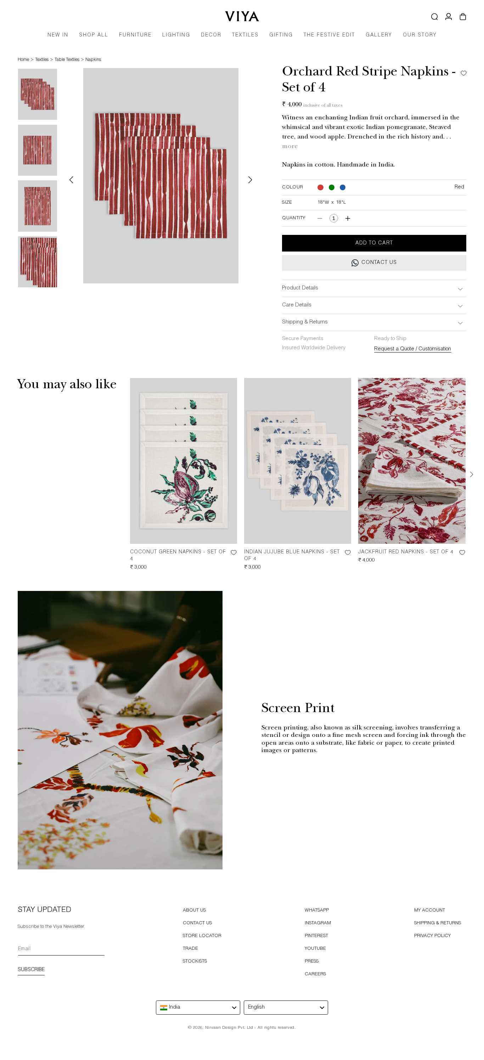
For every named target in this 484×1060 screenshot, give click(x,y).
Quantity (293, 218)
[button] (135, 38)
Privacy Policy (432, 936)
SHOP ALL (93, 35)
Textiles (42, 60)
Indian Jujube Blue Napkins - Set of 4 (292, 556)
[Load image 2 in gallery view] (37, 150)
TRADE (190, 949)
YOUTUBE (315, 949)
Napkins (93, 60)
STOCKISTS (195, 961)
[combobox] (198, 1007)
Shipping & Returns (437, 923)
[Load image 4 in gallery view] (37, 261)
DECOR (211, 35)
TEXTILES (245, 35)
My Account (429, 910)
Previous (71, 180)
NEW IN (57, 35)
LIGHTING (176, 35)
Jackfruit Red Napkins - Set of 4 (406, 552)
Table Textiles (67, 60)
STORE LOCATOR (202, 936)
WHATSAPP (317, 910)
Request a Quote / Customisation (412, 349)
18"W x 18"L (331, 203)
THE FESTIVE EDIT (329, 35)
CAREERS (315, 974)
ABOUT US (194, 910)
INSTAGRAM (318, 923)
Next (250, 180)
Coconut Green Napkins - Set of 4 (178, 556)
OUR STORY (420, 35)
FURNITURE (135, 35)
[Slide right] (471, 474)
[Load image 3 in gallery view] (37, 205)
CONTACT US (197, 923)
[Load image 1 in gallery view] (37, 94)
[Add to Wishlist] (461, 73)
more (290, 147)
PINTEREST (316, 936)
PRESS (312, 961)
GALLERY (379, 35)
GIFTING (281, 35)
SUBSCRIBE (31, 970)
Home (23, 60)
